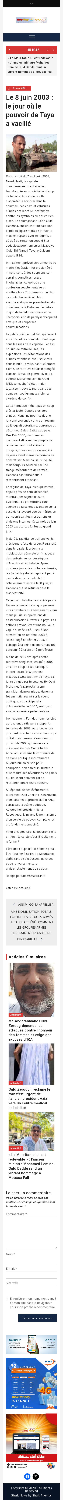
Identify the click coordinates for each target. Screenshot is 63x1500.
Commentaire (16, 1214)
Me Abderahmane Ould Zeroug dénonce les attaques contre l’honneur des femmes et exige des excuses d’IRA (30, 1030)
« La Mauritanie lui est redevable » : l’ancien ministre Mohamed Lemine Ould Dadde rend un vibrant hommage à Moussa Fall (31, 1166)
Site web (12, 1283)
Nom (10, 1254)
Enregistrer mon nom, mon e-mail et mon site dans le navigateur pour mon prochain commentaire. (33, 1303)
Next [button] (54, 49)
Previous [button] (47, 49)
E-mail (11, 1268)
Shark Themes (42, 1495)
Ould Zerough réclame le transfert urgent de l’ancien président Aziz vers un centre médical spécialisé (29, 1098)
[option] (31, 65)
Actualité (24, 887)
